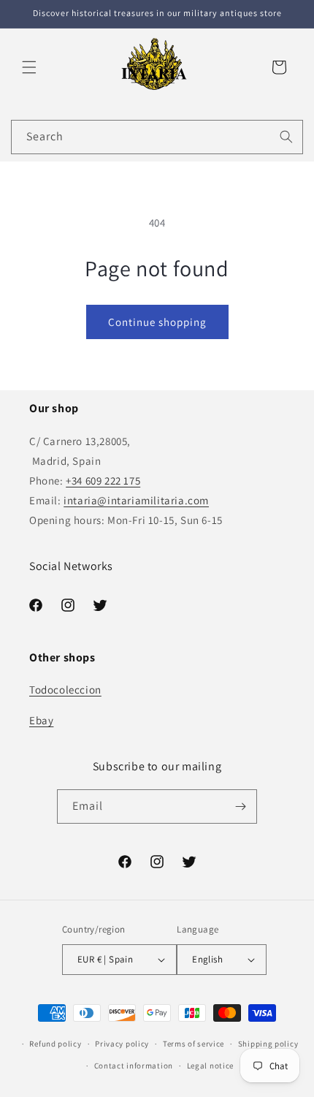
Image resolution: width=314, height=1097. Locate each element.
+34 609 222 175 (103, 480)
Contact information (133, 1065)
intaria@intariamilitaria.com (136, 500)
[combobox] (157, 137)
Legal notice (210, 1065)
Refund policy (55, 1044)
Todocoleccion (65, 689)
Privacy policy (122, 1044)
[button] (29, 67)
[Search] (286, 137)
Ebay (41, 720)
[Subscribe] (240, 806)
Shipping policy (268, 1044)
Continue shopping (157, 322)
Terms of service (193, 1044)
